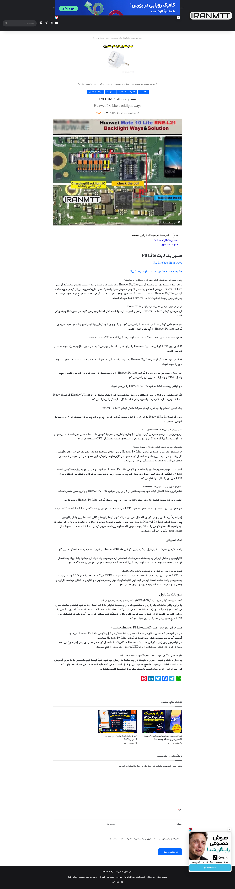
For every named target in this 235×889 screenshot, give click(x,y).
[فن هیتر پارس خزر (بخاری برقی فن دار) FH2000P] (117, 59)
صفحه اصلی (162, 877)
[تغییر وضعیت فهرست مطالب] (174, 235)
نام (180, 809)
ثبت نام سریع (210, 867)
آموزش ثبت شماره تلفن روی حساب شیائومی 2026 (121, 737)
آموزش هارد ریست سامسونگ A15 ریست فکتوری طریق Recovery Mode (163, 737)
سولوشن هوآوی (105, 84)
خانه (153, 84)
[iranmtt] (210, 16)
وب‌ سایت (111, 824)
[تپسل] (56, 17)
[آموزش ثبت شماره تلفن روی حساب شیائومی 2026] (117, 721)
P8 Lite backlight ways (167, 263)
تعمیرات (145, 84)
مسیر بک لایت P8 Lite (165, 240)
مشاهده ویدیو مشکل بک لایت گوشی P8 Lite (156, 271)
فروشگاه (151, 877)
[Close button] (229, 829)
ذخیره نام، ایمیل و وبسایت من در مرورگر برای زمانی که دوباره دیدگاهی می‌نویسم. (144, 838)
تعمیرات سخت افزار (131, 84)
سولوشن (117, 84)
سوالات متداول (169, 244)
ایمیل (179, 824)
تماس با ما (72, 877)
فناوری (119, 877)
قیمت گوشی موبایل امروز (134, 877)
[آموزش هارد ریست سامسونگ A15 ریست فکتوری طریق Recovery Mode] (162, 721)
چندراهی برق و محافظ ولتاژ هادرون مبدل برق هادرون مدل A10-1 (117, 38)
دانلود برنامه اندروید (88, 877)
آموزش (102, 877)
